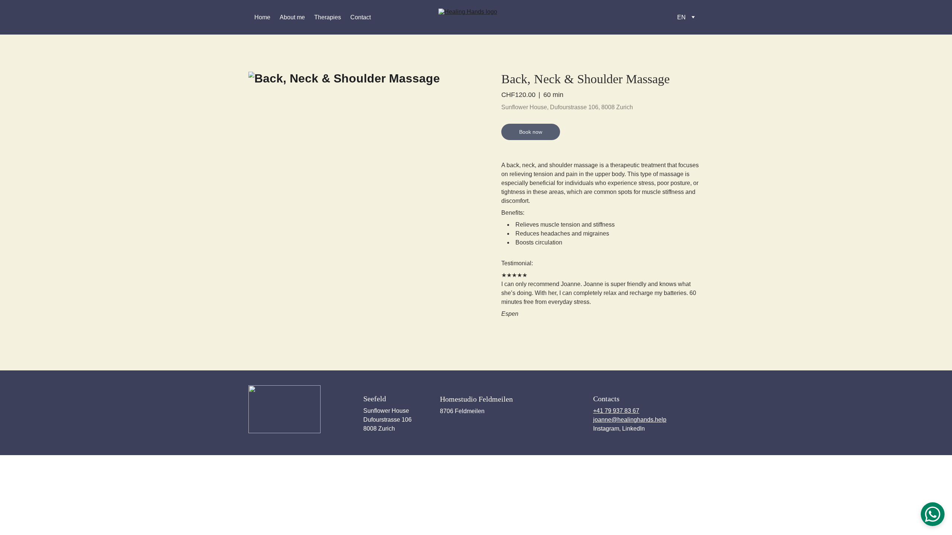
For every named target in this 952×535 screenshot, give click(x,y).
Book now (530, 132)
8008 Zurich (379, 428)
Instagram (606, 428)
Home (262, 17)
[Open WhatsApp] (933, 514)
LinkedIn (633, 428)
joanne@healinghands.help (629, 419)
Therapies (327, 17)
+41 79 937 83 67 (616, 411)
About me (292, 17)
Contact (360, 17)
